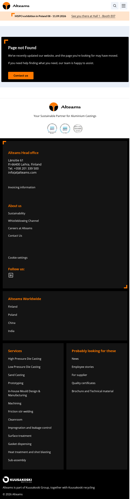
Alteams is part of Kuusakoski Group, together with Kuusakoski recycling (49, 487)
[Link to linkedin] (12, 275)
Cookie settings (18, 257)
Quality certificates (83, 383)
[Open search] (114, 5)
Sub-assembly (17, 460)
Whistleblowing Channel (23, 221)
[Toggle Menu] (123, 5)
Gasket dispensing (19, 444)
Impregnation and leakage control (29, 428)
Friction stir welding (20, 411)
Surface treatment (19, 436)
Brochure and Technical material (92, 391)
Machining (14, 403)
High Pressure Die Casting (24, 359)
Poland (12, 315)
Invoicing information (21, 187)
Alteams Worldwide (24, 298)
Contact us (21, 75)
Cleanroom (15, 419)
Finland (12, 306)
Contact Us (15, 235)
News (75, 359)
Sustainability (16, 213)
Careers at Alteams (20, 228)
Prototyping (15, 383)
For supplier (79, 375)
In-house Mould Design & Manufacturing (24, 393)
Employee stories (83, 367)
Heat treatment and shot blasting (29, 452)
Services (15, 351)
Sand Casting (16, 375)
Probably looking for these (94, 351)
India (11, 331)
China (11, 323)
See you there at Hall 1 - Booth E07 (93, 16)
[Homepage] (65, 5)
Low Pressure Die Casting (24, 367)
